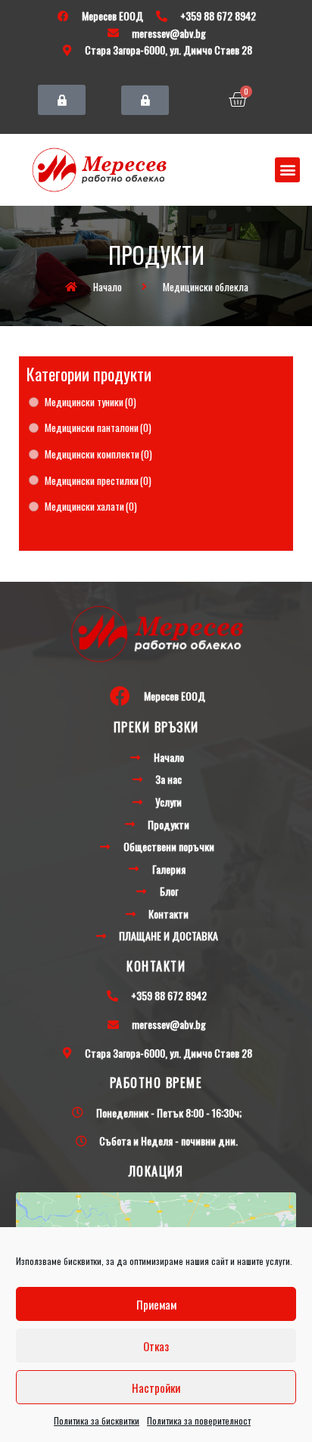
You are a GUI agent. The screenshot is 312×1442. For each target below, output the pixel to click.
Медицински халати (91, 506)
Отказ (156, 1346)
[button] (62, 100)
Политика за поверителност (199, 1420)
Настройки (156, 1387)
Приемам (156, 1304)
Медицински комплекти (98, 454)
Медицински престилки (98, 480)
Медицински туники (90, 401)
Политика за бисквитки (96, 1420)
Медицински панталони (98, 427)
